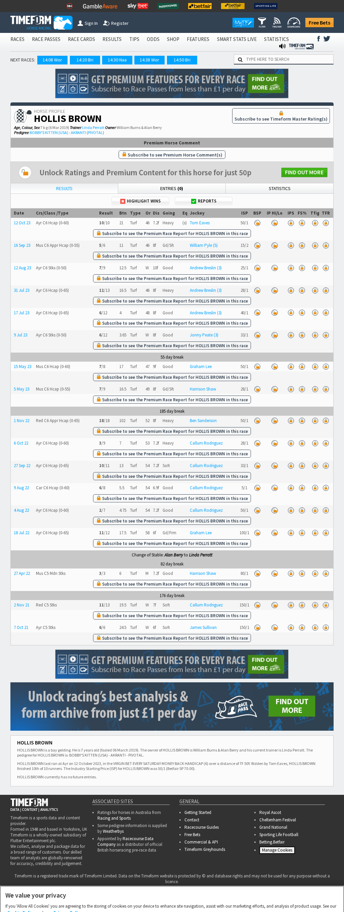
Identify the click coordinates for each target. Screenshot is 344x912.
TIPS (134, 39)
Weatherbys (113, 831)
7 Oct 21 (21, 627)
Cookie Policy (21, 879)
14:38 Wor (149, 60)
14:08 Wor (52, 60)
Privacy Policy (68, 879)
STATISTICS (276, 39)
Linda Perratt (93, 127)
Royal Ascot (270, 812)
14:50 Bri (182, 60)
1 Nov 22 (21, 420)
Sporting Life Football (278, 834)
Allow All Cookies (221, 899)
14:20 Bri (85, 60)
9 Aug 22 (21, 488)
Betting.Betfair (272, 842)
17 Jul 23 (21, 313)
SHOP (173, 39)
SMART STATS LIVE (237, 39)
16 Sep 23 (22, 245)
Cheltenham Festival (277, 820)
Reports (207, 201)
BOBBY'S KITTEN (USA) (49, 132)
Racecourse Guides (201, 827)
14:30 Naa (117, 60)
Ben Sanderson (203, 420)
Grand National (273, 827)
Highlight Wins (144, 201)
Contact (191, 820)
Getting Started (197, 812)
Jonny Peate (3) (204, 335)
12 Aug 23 (22, 268)
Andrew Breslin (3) (206, 268)
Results (64, 188)
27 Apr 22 (22, 573)
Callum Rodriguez (206, 443)
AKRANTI (78, 132)
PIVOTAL (95, 132)
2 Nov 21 (21, 605)
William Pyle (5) (204, 245)
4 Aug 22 (21, 510)
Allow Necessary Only (169, 899)
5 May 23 (21, 389)
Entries (171, 188)
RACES (17, 39)
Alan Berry (174, 555)
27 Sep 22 (22, 465)
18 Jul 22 (21, 533)
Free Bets (319, 22)
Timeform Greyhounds (204, 849)
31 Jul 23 (21, 290)
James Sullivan (203, 627)
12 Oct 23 (22, 223)
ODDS (153, 39)
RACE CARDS (81, 39)
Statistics (280, 188)
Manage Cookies (278, 851)
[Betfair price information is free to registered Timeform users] (257, 223)
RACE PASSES (46, 39)
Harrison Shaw (203, 389)
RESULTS (112, 39)
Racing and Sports (114, 818)
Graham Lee (201, 366)
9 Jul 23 (20, 335)
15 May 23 (22, 366)
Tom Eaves (200, 223)
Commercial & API (201, 842)
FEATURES (198, 39)
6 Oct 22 (21, 443)
